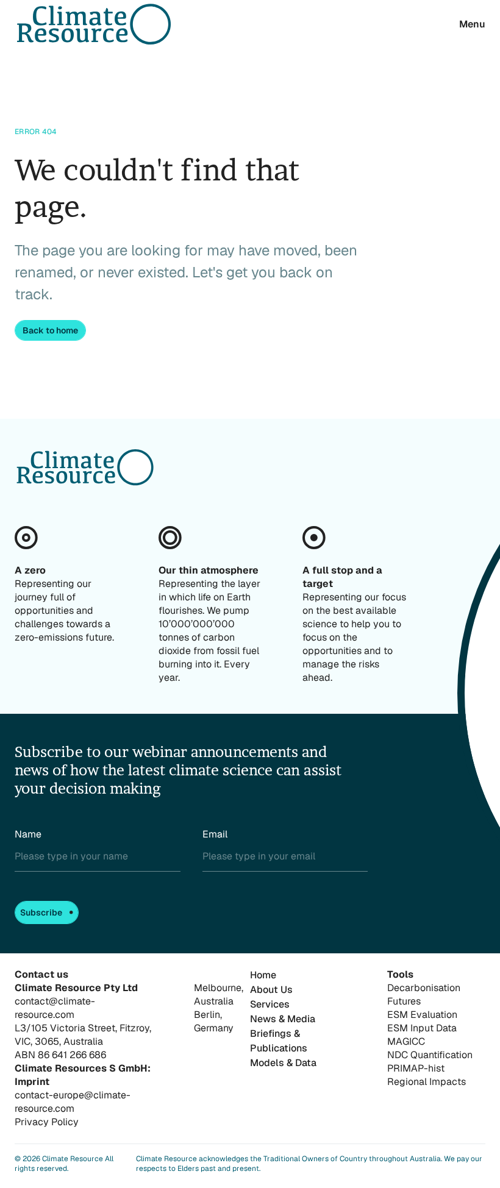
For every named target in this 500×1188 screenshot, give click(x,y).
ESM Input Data (422, 1028)
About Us (271, 989)
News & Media (282, 1018)
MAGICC (406, 1041)
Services (270, 1004)
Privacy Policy (47, 1121)
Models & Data (283, 1062)
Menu (472, 24)
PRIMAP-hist (416, 1068)
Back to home (50, 330)
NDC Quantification (430, 1054)
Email (214, 834)
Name (28, 834)
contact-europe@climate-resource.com (72, 1102)
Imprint (32, 1081)
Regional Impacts (426, 1081)
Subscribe (41, 912)
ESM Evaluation (422, 1014)
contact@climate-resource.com (55, 1008)
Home (263, 975)
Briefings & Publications (278, 1041)
